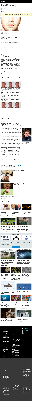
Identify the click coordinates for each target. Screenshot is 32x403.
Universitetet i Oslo (25, 387)
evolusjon (2, 196)
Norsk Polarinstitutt (15, 389)
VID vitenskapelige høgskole (26, 394)
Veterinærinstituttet (25, 393)
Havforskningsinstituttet (6, 377)
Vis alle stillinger (16, 247)
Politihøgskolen (25, 361)
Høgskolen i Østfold (5, 379)
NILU (3, 395)
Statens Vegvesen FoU (26, 374)
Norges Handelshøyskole (16, 384)
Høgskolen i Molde (5, 378)
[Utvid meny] (31, 1)
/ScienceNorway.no (26, 333)
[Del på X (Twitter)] (2, 198)
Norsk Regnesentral (15, 390)
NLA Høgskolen (15, 361)
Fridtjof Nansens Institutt (6, 375)
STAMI (24, 373)
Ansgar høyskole (5, 361)
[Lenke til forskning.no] (15, 1)
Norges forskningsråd (16, 385)
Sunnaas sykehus (25, 376)
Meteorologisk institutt (6, 390)
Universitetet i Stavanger (26, 388)
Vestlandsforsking (25, 392)
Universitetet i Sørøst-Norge (26, 389)
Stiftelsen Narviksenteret (26, 375)
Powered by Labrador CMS (16, 401)
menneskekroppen (8, 196)
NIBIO (3, 392)
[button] (1, 236)
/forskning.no (25, 330)
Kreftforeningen (5, 387)
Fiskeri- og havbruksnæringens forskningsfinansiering (6, 371)
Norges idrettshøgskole (16, 388)
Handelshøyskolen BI (5, 376)
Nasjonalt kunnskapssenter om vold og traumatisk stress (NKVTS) (16, 370)
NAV (3, 391)
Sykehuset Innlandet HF (26, 377)
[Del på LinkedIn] (4, 198)
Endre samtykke (5, 356)
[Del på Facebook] (1, 198)
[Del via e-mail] (5, 198)
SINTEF (24, 368)
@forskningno (25, 328)
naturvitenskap (15, 196)
